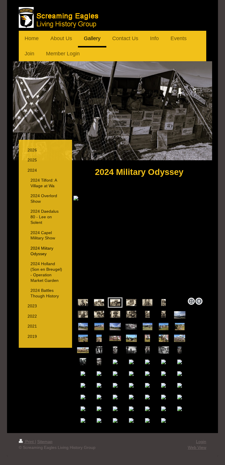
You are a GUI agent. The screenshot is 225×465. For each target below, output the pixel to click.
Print (29, 441)
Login (201, 441)
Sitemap (44, 441)
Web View (197, 447)
